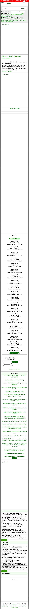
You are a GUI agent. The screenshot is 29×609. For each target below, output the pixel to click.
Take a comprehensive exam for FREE (14, 453)
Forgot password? (12, 18)
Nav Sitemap (13, 606)
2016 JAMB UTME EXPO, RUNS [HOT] (15, 391)
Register (3, 18)
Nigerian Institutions (14, 108)
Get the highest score (14, 238)
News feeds (20, 18)
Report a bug (5, 606)
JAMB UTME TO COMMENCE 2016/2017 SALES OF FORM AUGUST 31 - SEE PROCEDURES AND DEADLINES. (14, 445)
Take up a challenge (14, 353)
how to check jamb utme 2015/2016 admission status (14, 436)
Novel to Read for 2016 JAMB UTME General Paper (14, 424)
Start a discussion (13, 20)
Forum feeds (4, 20)
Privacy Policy (13, 604)
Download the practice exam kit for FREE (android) (14, 457)
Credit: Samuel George (14, 369)
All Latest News (9, 21)
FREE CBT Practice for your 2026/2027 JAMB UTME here (16, 0)
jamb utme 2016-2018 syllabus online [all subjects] (14, 421)
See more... (4, 540)
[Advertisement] (14, 39)
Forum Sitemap (22, 606)
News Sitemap (15, 607)
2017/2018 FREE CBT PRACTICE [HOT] (14, 380)
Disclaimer (21, 604)
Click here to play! (7, 71)
